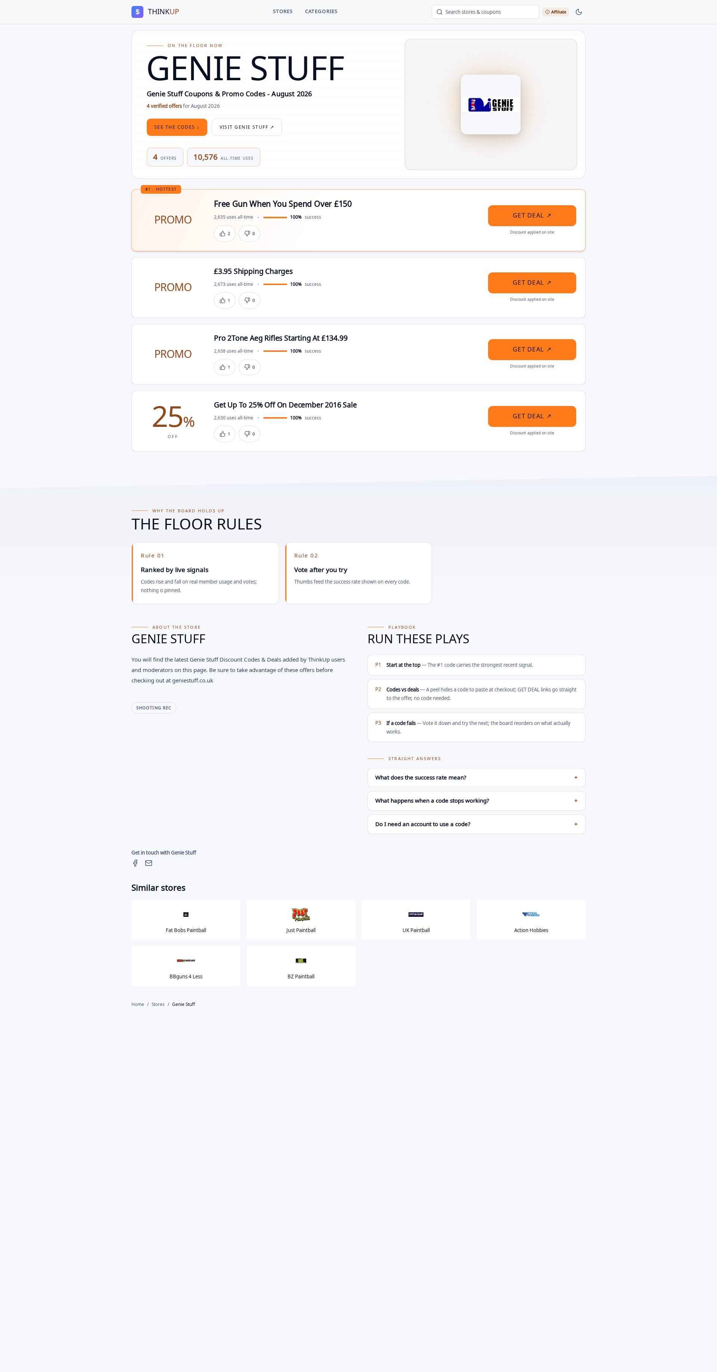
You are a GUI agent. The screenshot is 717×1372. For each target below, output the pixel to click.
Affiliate (558, 12)
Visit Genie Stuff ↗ (247, 127)
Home (137, 1004)
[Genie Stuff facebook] (135, 863)
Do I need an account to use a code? (476, 824)
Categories (321, 11)
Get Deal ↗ (532, 215)
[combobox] (485, 12)
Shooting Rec (153, 708)
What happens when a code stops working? (476, 801)
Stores (283, 11)
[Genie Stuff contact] (148, 863)
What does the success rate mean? (476, 778)
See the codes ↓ (177, 127)
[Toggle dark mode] (579, 12)
